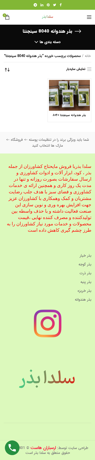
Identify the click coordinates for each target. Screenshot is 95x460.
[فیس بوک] (60, 5)
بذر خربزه (84, 291)
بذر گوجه (84, 264)
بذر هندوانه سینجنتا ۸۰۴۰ (69, 115)
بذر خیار (85, 256)
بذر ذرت (85, 273)
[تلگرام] (35, 5)
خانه (88, 56)
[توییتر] (54, 5)
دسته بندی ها (50, 42)
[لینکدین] (42, 5)
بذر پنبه (85, 282)
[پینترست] (48, 5)
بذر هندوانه (83, 300)
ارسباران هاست (43, 447)
